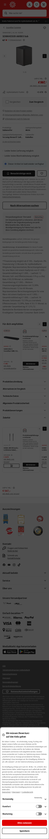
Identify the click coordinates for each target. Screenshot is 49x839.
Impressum (16, 792)
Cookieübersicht (27, 792)
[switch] (39, 806)
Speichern (25, 831)
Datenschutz (6, 792)
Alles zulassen (24, 822)
